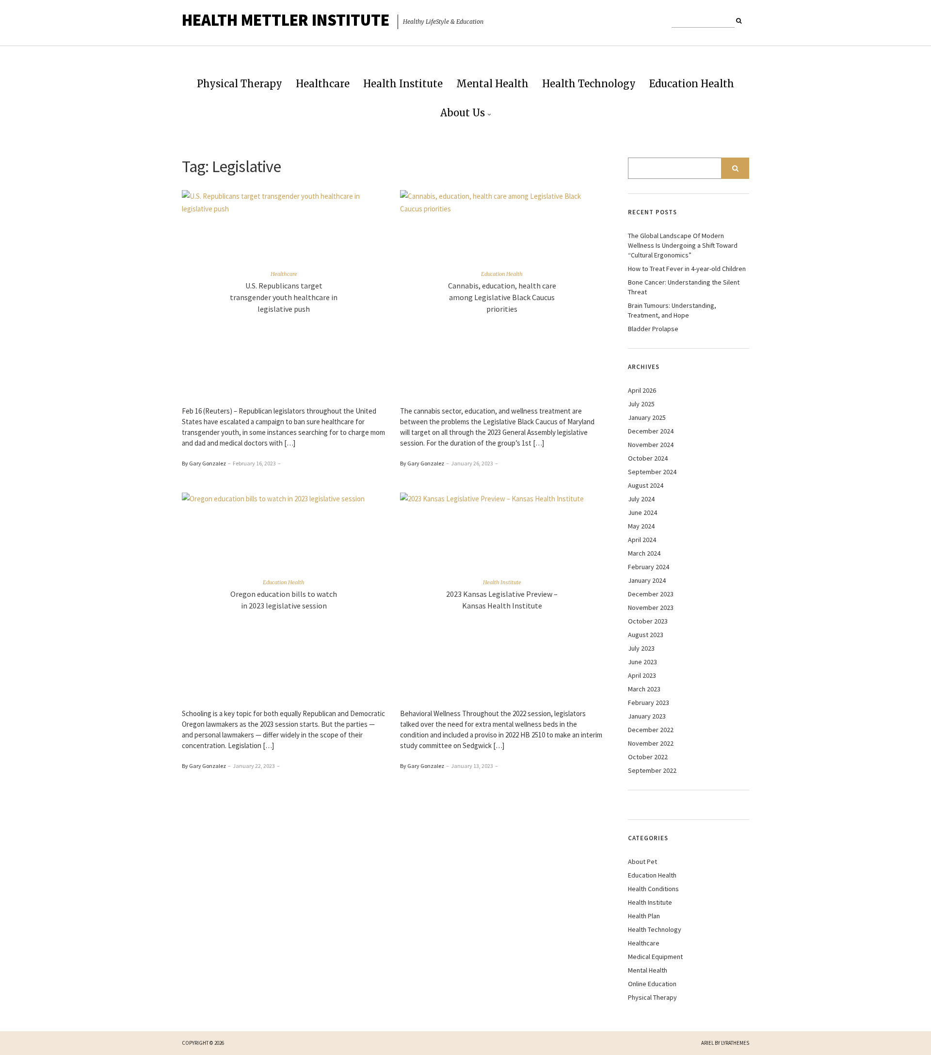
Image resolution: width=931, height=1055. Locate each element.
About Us (462, 113)
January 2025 (647, 417)
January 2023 (647, 716)
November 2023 (651, 607)
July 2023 (641, 648)
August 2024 (645, 485)
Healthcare (323, 84)
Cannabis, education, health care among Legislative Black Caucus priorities (502, 297)
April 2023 (642, 675)
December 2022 (651, 729)
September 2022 (652, 770)
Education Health (691, 84)
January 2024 (647, 580)
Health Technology (589, 84)
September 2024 (652, 471)
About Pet (642, 861)
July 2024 (641, 499)
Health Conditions (653, 888)
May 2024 (641, 526)
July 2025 (641, 404)
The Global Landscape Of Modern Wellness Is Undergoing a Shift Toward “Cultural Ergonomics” (683, 245)
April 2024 (642, 539)
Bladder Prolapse (653, 328)
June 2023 (642, 661)
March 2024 (644, 553)
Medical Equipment (655, 956)
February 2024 (648, 566)
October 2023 (648, 621)
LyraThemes (735, 1042)
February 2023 (648, 702)
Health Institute (403, 84)
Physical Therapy (239, 84)
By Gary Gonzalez (204, 463)
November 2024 (651, 444)
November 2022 (651, 743)
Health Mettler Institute (285, 20)
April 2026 (642, 390)
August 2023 (645, 634)
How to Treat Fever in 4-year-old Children (687, 268)
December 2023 (651, 594)
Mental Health (492, 84)
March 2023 (644, 689)
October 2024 (648, 458)
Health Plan (644, 915)
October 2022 (648, 756)
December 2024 (651, 431)
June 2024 (642, 512)
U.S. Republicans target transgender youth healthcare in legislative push (283, 297)
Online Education (652, 983)
